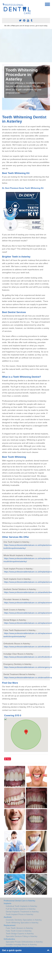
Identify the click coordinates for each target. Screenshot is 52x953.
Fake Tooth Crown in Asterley (18, 931)
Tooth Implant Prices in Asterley (19, 914)
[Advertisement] (26, 45)
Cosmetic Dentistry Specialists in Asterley (24, 920)
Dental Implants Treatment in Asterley (22, 911)
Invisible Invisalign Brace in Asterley (21, 944)
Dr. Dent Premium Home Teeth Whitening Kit (23, 188)
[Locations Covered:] (3, 4)
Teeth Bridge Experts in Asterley (20, 933)
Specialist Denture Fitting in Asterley (21, 936)
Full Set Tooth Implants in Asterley (20, 909)
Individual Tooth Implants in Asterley (21, 906)
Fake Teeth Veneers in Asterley (19, 928)
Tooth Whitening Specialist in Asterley (22, 922)
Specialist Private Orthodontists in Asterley (24, 942)
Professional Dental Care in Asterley (19, 901)
